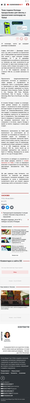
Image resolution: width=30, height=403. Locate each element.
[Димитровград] (10, 386)
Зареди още (15, 255)
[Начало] (2, 5)
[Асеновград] (15, 4)
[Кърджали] (8, 388)
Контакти (23, 327)
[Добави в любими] (17, 38)
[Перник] (7, 395)
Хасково (5, 195)
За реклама (22, 373)
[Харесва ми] (22, 38)
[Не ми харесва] (27, 38)
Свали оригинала (6, 21)
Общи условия (16, 371)
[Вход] (27, 4)
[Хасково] (7, 384)
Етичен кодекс (5, 373)
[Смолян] (9, 393)
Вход (15, 272)
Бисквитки (14, 373)
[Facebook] (3, 378)
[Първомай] (7, 391)
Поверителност (5, 371)
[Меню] (5, 5)
